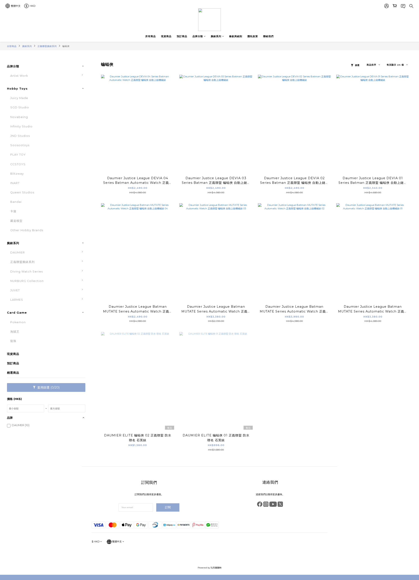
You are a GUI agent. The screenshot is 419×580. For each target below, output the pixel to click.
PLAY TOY (18, 154)
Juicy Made (19, 98)
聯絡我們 (268, 36)
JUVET (15, 290)
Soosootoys (19, 145)
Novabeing (19, 117)
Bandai (16, 201)
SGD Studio (19, 107)
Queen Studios (22, 192)
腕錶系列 (216, 36)
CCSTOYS (18, 164)
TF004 (95, 330)
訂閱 (168, 507)
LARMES (16, 299)
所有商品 (150, 36)
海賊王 (14, 331)
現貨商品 (166, 36)
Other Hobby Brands (26, 230)
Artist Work (19, 75)
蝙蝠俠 (66, 46)
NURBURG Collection (27, 281)
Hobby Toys (17, 88)
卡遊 (13, 211)
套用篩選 (48, 387)
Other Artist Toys (103, 200)
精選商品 (13, 372)
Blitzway (17, 173)
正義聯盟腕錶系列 (47, 46)
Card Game (17, 312)
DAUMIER (17, 252)
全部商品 (12, 46)
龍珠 (13, 341)
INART (15, 183)
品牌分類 (197, 36)
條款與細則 (235, 36)
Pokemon (18, 322)
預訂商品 (182, 36)
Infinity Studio (21, 126)
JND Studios (20, 135)
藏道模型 (16, 220)
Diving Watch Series (26, 271)
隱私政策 (252, 36)
